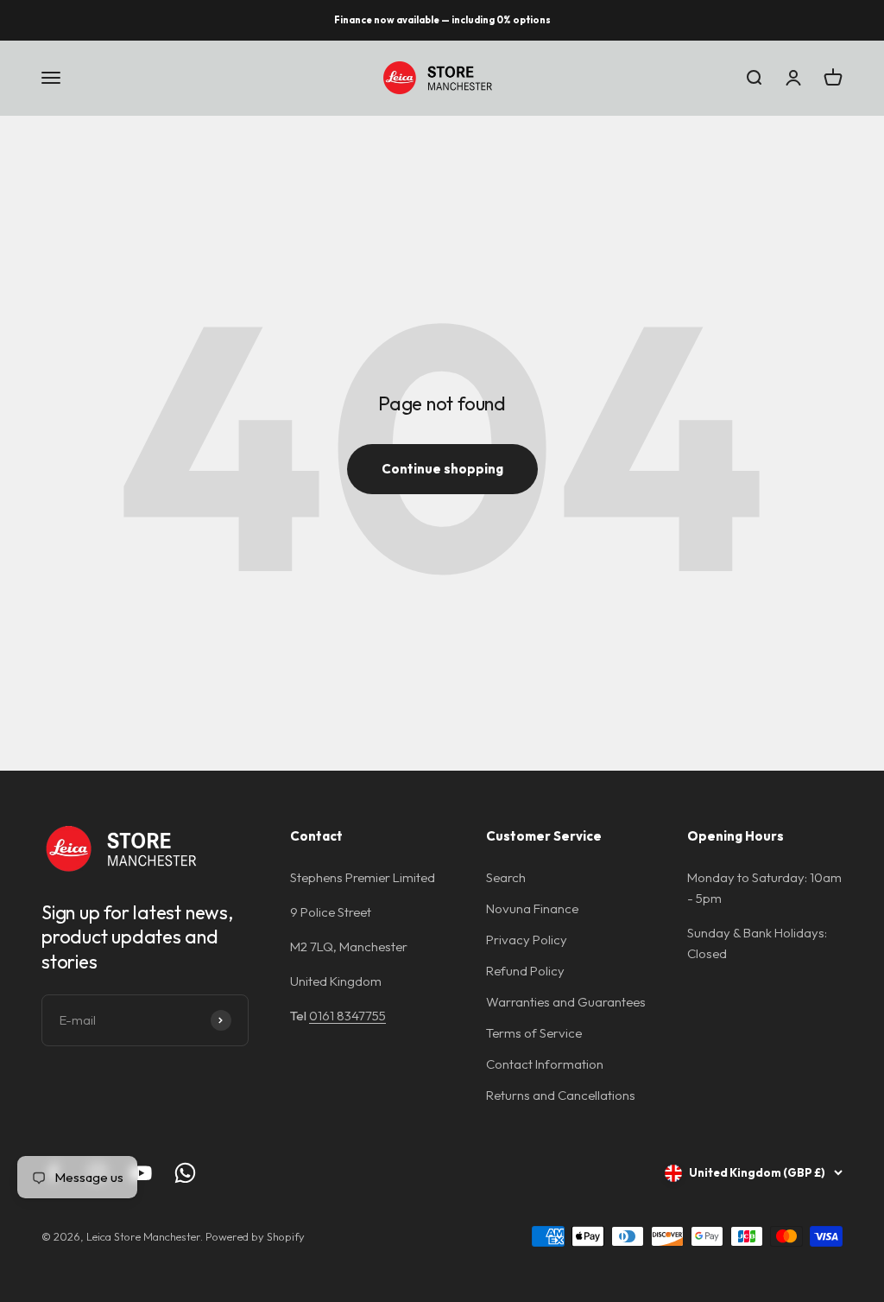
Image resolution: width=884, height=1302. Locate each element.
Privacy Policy (526, 939)
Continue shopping (442, 468)
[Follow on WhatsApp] (185, 1173)
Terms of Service (534, 1033)
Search (506, 877)
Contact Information (544, 1064)
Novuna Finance (532, 908)
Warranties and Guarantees (566, 1002)
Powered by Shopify (255, 1236)
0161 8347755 (347, 1015)
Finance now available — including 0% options (442, 20)
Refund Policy (525, 970)
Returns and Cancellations (560, 1095)
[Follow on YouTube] (141, 1173)
